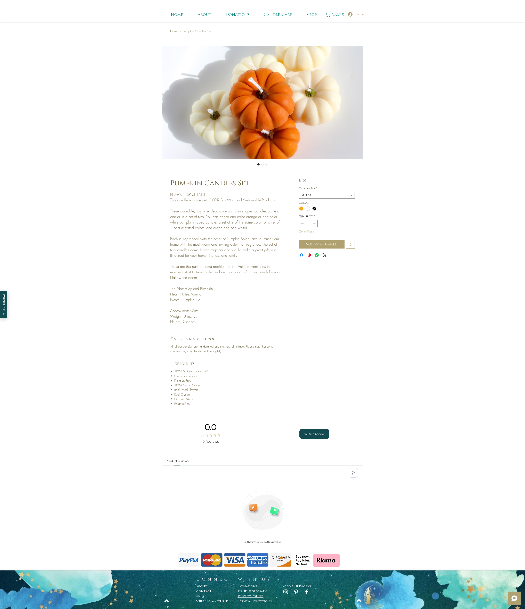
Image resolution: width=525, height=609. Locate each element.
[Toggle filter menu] (353, 473)
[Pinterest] (296, 592)
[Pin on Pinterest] (309, 255)
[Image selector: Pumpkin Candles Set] (258, 164)
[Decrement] (301, 223)
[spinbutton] (308, 223)
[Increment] (314, 223)
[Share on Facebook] (301, 255)
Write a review (314, 434)
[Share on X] (324, 255)
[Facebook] (307, 592)
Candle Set (308, 188)
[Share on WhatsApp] (317, 255)
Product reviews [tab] (177, 461)
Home (174, 31)
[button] (335, 14)
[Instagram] (286, 592)
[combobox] (327, 195)
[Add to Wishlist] (350, 244)
